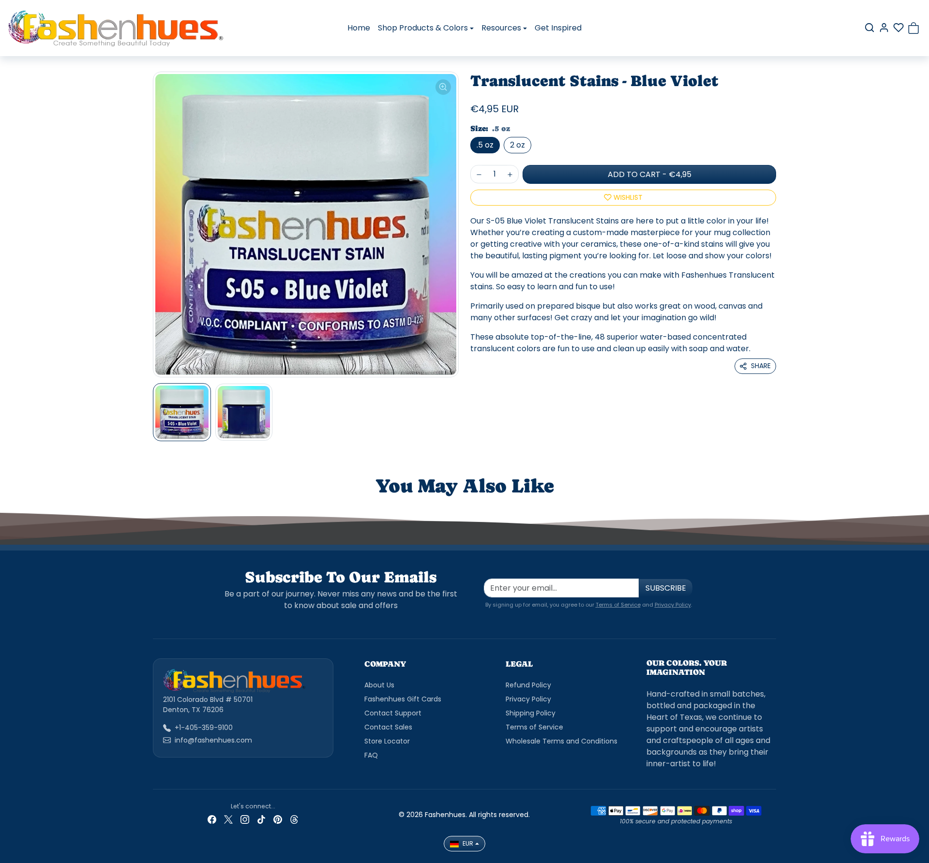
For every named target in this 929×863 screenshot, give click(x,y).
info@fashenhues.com (213, 740)
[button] (869, 27)
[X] (228, 819)
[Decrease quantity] (479, 174)
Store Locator (387, 741)
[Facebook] (212, 819)
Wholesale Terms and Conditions (561, 741)
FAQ (371, 755)
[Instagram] (245, 819)
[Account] (884, 27)
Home (358, 27)
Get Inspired (558, 27)
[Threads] (294, 819)
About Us (379, 685)
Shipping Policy (530, 713)
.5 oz (485, 144)
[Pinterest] (278, 819)
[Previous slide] (167, 505)
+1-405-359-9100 (204, 727)
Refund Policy (528, 685)
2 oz (517, 144)
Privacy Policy (673, 605)
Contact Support (392, 713)
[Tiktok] (261, 819)
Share (761, 366)
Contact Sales (388, 727)
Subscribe (665, 588)
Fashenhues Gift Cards (402, 699)
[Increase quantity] (510, 174)
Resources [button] (501, 27)
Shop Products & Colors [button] (423, 27)
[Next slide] (761, 505)
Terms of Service (618, 605)
